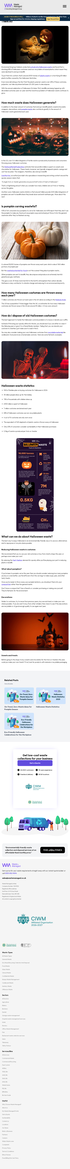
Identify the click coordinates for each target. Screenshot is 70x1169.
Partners (5, 1134)
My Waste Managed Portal (10, 1111)
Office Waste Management (10, 1029)
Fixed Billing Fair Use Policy (10, 1158)
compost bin (6, 584)
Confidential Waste (8, 976)
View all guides (8, 683)
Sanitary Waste (7, 986)
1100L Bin (5, 1072)
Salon (4, 1039)
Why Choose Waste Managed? (11, 1104)
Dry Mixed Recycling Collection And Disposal (16, 963)
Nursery (4, 1025)
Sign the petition (53, 19)
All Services (5, 1055)
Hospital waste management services (14, 1019)
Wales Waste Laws (8, 1141)
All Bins (4, 1068)
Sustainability (6, 1118)
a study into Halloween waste (41, 67)
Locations (5, 1124)
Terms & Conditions (8, 1151)
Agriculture (5, 1002)
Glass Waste (6, 969)
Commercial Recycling (9, 1061)
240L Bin (4, 1082)
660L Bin (5, 1075)
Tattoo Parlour (6, 1046)
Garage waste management (11, 1015)
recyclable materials (55, 332)
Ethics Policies (6, 1155)
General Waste (6, 959)
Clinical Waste (6, 973)
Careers (4, 1138)
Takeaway (5, 1042)
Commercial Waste (8, 1058)
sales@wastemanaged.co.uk (14, 878)
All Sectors (5, 999)
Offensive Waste (7, 989)
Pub (3, 1032)
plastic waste (45, 76)
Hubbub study (60, 300)
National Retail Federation (14, 167)
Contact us (5, 1121)
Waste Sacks (6, 1085)
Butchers (5, 1009)
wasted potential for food (17, 270)
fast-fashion (17, 560)
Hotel (3, 1022)
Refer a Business (7, 1131)
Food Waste (6, 966)
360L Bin (4, 1078)
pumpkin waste (26, 109)
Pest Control (6, 1065)
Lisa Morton (5, 175)
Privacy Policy (6, 1148)
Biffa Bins (5, 1092)
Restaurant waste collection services (13, 1035)
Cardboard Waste (7, 983)
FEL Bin (4, 1088)
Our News (5, 1128)
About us (5, 1108)
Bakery (4, 1005)
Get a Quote (35, 763)
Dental (4, 1012)
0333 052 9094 (11, 873)
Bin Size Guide (6, 1095)
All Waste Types (7, 956)
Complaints (5, 1144)
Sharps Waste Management (10, 979)
